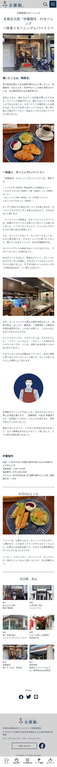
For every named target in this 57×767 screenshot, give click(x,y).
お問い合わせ (24, 745)
